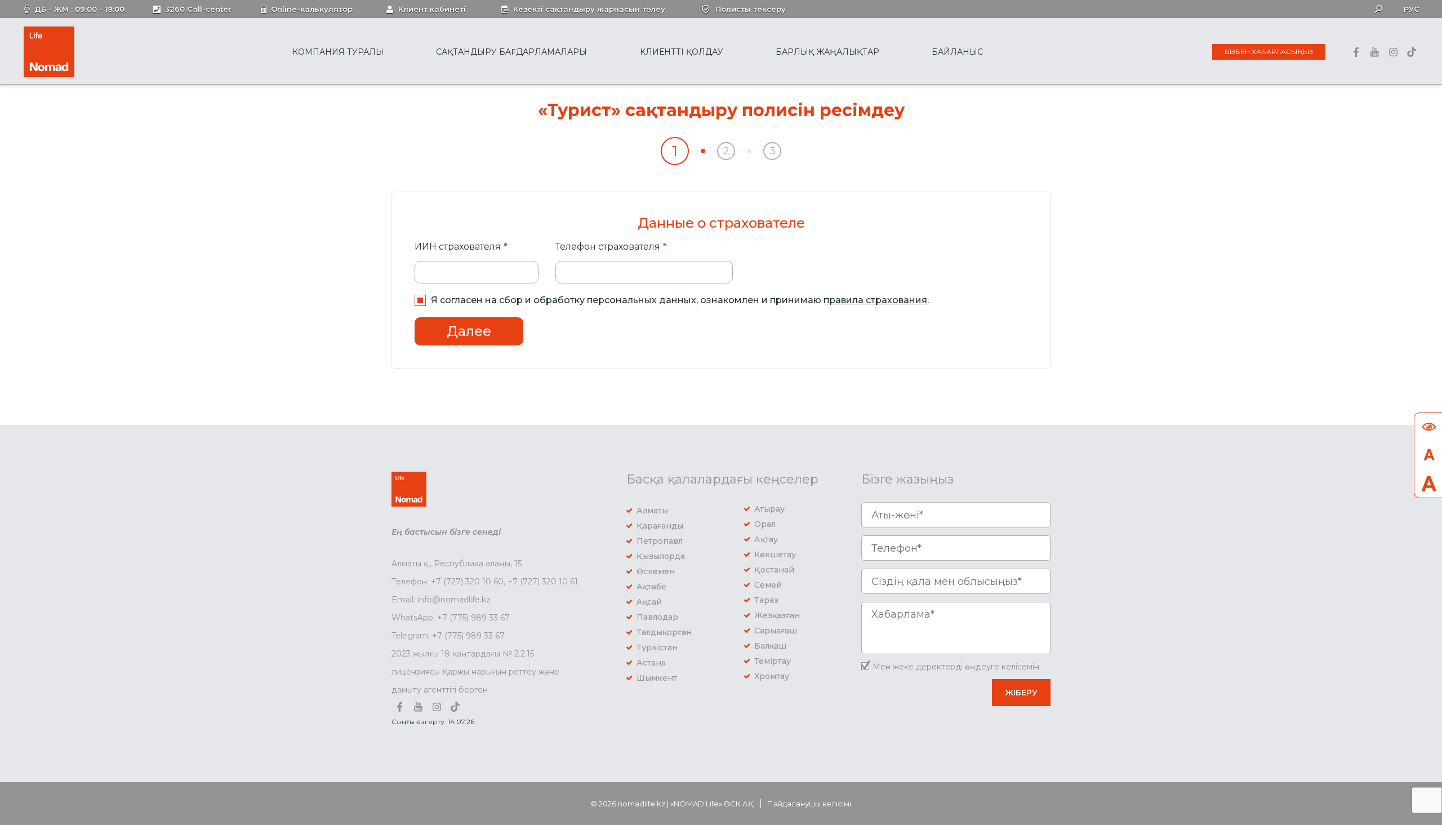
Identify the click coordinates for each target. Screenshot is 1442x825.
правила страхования (875, 300)
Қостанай (774, 570)
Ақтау (766, 539)
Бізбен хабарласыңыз (1269, 51)
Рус (1411, 9)
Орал (765, 524)
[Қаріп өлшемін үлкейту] (1428, 483)
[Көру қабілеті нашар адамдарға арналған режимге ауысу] (1428, 427)
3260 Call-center (198, 9)
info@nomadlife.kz (454, 600)
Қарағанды (660, 526)
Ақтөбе (651, 587)
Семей (768, 585)
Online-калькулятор (312, 9)
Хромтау (771, 676)
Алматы (652, 510)
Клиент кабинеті (432, 9)
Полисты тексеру (750, 9)
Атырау (769, 509)
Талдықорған (664, 632)
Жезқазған (777, 615)
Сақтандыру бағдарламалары (511, 52)
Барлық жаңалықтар (827, 52)
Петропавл (660, 541)
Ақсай (649, 602)
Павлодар (657, 617)
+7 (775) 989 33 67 (473, 618)
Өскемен (656, 571)
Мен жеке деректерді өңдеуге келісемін (956, 667)
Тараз (766, 600)
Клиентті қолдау (681, 52)
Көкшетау (775, 554)
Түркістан (657, 647)
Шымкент (657, 678)
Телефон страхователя (607, 246)
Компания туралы (338, 52)
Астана (651, 663)
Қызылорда (661, 556)
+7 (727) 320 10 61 (543, 581)
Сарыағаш (775, 631)
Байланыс (957, 52)
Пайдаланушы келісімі (809, 803)
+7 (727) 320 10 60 (467, 581)
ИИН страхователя (458, 246)
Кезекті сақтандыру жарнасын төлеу (589, 9)
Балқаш (770, 646)
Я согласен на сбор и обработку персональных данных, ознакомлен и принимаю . (680, 300)
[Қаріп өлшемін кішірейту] (1428, 455)
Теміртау (772, 661)
